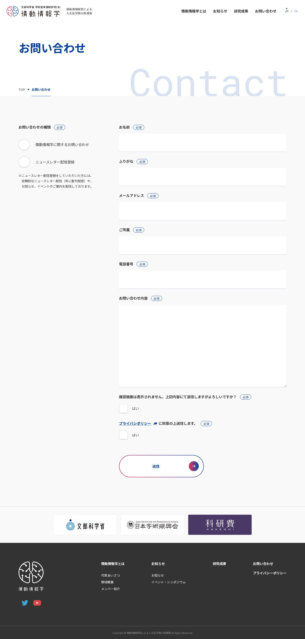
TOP (22, 89)
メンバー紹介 (110, 588)
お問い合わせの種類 (41, 127)
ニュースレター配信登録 (55, 162)
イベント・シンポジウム (168, 582)
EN (296, 11)
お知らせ (158, 563)
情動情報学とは (113, 563)
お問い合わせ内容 (139, 298)
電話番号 (132, 264)
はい (135, 408)
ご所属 (130, 229)
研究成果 (219, 563)
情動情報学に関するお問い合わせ (62, 144)
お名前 (130, 127)
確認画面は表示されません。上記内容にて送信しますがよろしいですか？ (184, 396)
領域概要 (107, 582)
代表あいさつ (110, 575)
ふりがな (132, 161)
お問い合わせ (263, 563)
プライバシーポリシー (269, 573)
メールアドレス (137, 195)
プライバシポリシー (135, 423)
